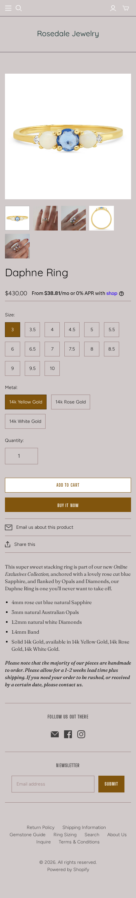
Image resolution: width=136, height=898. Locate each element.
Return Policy (40, 827)
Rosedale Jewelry (68, 33)
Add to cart (67, 485)
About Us (117, 834)
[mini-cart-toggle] (125, 8)
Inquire (43, 842)
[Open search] (19, 8)
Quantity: (14, 440)
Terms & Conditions (79, 842)
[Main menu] (8, 8)
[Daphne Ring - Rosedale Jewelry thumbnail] (17, 218)
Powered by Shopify (68, 869)
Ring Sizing (65, 834)
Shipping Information (84, 827)
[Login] (113, 8)
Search (92, 834)
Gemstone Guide (28, 834)
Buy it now (67, 505)
